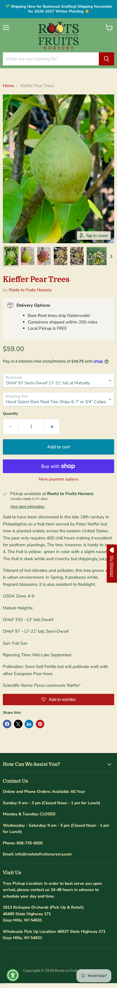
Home (8, 85)
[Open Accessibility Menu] (13, 975)
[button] (11, 256)
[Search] (106, 58)
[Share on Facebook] (7, 724)
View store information (27, 507)
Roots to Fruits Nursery (30, 290)
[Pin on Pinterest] (40, 724)
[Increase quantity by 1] (52, 426)
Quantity (10, 414)
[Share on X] (18, 724)
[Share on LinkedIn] (29, 724)
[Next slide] (111, 256)
